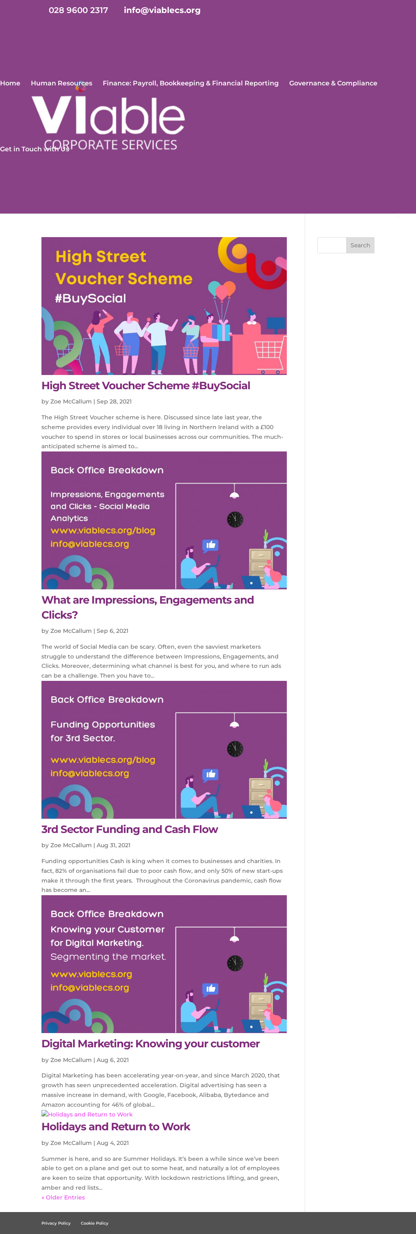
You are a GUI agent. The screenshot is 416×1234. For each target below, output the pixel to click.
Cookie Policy (94, 1223)
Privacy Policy (56, 1223)
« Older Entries (63, 1197)
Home (10, 84)
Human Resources (61, 84)
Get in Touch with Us (34, 149)
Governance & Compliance (333, 84)
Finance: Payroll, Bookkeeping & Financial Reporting (191, 84)
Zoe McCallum (71, 401)
